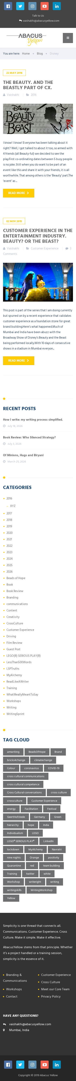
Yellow (11, 898)
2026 (9, 571)
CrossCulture (14, 623)
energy (11, 809)
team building (51, 865)
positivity (53, 857)
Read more (16, 193)
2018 (9, 520)
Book (9, 584)
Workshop (13, 881)
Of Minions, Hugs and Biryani (23, 455)
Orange (34, 857)
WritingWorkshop (41, 890)
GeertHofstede (16, 817)
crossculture (14, 800)
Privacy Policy (51, 996)
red (32, 865)
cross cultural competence (23, 784)
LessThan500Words (18, 662)
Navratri (57, 849)
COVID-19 (53, 768)
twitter (30, 873)
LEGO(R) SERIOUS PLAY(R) (23, 655)
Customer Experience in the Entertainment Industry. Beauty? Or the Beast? (38, 236)
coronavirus (31, 768)
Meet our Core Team (55, 989)
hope (31, 825)
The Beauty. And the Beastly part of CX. (28, 84)
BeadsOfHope (37, 752)
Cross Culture (50, 982)
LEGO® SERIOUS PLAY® (20, 841)
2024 (9, 558)
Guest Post (13, 649)
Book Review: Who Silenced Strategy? (29, 437)
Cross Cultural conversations (24, 792)
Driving (11, 636)
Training (11, 688)
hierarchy (13, 825)
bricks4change (16, 760)
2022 (9, 545)
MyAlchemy (14, 675)
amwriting (13, 752)
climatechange (43, 760)
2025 (9, 565)
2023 (9, 552)
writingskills (14, 890)
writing (54, 881)
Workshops (13, 701)
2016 (33, 94)
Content (11, 610)
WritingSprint (15, 714)
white (47, 873)
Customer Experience (45, 248)
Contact (11, 996)
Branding (12, 597)
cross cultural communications (25, 776)
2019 (9, 526)
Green (57, 817)
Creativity (12, 617)
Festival (51, 809)
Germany (39, 817)
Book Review (14, 591)
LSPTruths (12, 668)
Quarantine (14, 865)
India (46, 825)
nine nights (14, 857)
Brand (58, 752)
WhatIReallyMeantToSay (22, 694)
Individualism (15, 833)
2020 (9, 532)
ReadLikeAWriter (17, 681)
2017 (9, 513)
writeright (35, 881)
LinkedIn (48, 841)
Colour (11, 768)
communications (17, 604)
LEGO (35, 833)
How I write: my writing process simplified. (33, 419)
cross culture (59, 792)
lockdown (13, 849)
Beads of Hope (15, 578)
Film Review (14, 642)
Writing (11, 707)
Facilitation (31, 809)
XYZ (13, 506)
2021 (9, 539)
